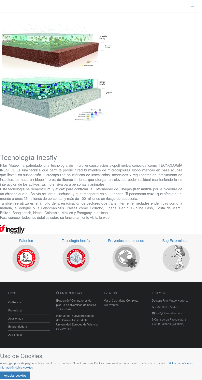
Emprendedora (17, 326)
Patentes (26, 240)
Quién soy (14, 302)
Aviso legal (15, 335)
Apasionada (15, 318)
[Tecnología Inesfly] (91, 229)
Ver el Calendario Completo (121, 300)
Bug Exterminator (176, 240)
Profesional (15, 310)
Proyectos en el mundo (126, 240)
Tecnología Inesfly (76, 240)
